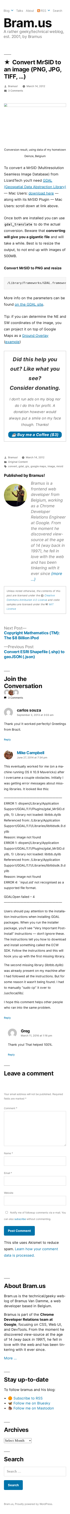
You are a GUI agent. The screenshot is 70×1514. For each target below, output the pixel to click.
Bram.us (28, 22)
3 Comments (15, 90)
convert (12, 466)
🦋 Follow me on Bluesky (29, 1403)
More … (10, 1358)
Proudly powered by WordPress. (34, 1503)
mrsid (59, 466)
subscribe (20, 1218)
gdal (21, 466)
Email (8, 1173)
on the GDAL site (29, 304)
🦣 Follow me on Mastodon (31, 1408)
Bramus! (13, 86)
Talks (19, 10)
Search (57, 10)
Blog (7, 10)
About (30, 10)
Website (8, 1192)
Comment (10, 1108)
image (51, 466)
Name (8, 1153)
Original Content (18, 461)
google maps (38, 466)
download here (41, 193)
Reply (7, 739)
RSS (43, 10)
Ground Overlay (35, 335)
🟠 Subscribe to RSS (25, 1398)
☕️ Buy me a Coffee (35, 434)
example (12, 342)
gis (27, 466)
